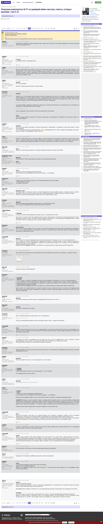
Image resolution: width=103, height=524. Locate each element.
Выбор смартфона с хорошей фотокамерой (92, 49)
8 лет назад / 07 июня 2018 (22, 446)
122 (41, 28)
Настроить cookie (38, 518)
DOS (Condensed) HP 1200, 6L (89, 235)
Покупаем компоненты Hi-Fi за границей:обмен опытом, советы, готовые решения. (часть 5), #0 (28, 38)
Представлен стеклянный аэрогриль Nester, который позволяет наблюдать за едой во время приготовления (92, 139)
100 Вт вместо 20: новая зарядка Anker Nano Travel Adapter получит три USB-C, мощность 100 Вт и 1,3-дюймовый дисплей (92, 143)
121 (39, 28)
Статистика (50, 517)
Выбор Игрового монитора (88, 25)
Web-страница (5, 216)
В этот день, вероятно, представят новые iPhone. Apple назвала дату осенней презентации (91, 169)
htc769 (18, 422)
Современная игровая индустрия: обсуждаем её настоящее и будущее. (92, 41)
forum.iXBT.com (51, 520)
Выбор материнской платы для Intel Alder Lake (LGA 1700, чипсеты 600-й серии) (91, 35)
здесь (12, 16)
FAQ (47, 517)
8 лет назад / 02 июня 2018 (22, 67)
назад (8, 28)
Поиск (44, 517)
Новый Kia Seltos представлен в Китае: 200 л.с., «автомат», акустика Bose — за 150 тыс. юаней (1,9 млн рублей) (92, 163)
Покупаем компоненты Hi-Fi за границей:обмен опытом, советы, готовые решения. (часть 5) (36, 10)
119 (34, 28)
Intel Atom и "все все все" (88, 37)
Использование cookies (30, 518)
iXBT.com (27, 520)
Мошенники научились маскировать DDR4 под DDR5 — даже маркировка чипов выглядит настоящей (92, 149)
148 (51, 28)
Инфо (78, 41)
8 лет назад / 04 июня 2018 (22, 80)
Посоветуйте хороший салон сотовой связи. (92, 222)
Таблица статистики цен (11, 35)
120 (37, 28)
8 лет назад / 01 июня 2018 (22, 41)
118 (32, 28)
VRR (85, 131)
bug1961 (26, 334)
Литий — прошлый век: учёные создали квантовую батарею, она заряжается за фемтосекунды (91, 156)
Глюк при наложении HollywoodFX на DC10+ (91, 236)
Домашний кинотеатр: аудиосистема (8, 6)
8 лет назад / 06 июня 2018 (22, 225)
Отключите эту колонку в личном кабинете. (90, 240)
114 (22, 28)
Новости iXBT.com (85, 136)
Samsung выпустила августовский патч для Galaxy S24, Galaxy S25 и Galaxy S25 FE (92, 146)
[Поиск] (92, 2)
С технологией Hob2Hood (93, 13)
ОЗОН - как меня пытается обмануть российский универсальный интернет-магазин (91, 31)
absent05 (19, 222)
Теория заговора (88, 118)
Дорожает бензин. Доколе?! (88, 61)
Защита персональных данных (49, 518)
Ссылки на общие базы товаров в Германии (16, 33)
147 (48, 28)
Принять (64, 522)
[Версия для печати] (75, 29)
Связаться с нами (28, 517)
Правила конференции (37, 517)
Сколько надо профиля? (88, 71)
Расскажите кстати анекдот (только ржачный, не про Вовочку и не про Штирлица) (92, 63)
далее (53, 28)
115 (24, 28)
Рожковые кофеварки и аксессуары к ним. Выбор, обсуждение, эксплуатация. (91, 46)
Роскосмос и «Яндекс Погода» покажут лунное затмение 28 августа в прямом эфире (92, 167)
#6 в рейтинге (11, 457)
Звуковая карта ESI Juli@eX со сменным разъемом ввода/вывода (91, 70)
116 (27, 28)
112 (17, 28)
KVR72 (8, 18)
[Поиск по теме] (77, 29)
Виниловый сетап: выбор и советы (90, 39)
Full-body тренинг (86, 51)
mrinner (18, 443)
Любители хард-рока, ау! (88, 65)
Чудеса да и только (87, 231)
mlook (23, 334)
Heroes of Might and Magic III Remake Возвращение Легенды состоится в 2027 (92, 126)
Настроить (71, 522)
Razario (18, 64)
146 (46, 28)
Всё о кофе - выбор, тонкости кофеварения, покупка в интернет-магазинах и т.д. (92, 56)
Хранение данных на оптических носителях (92, 53)
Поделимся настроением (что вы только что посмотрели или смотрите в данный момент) (92, 28)
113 (19, 28)
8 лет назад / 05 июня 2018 (22, 91)
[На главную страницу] (6, 2)
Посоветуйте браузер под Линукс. (90, 227)
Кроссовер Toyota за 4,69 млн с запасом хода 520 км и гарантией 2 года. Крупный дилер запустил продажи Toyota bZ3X (92, 152)
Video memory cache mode (88, 218)
